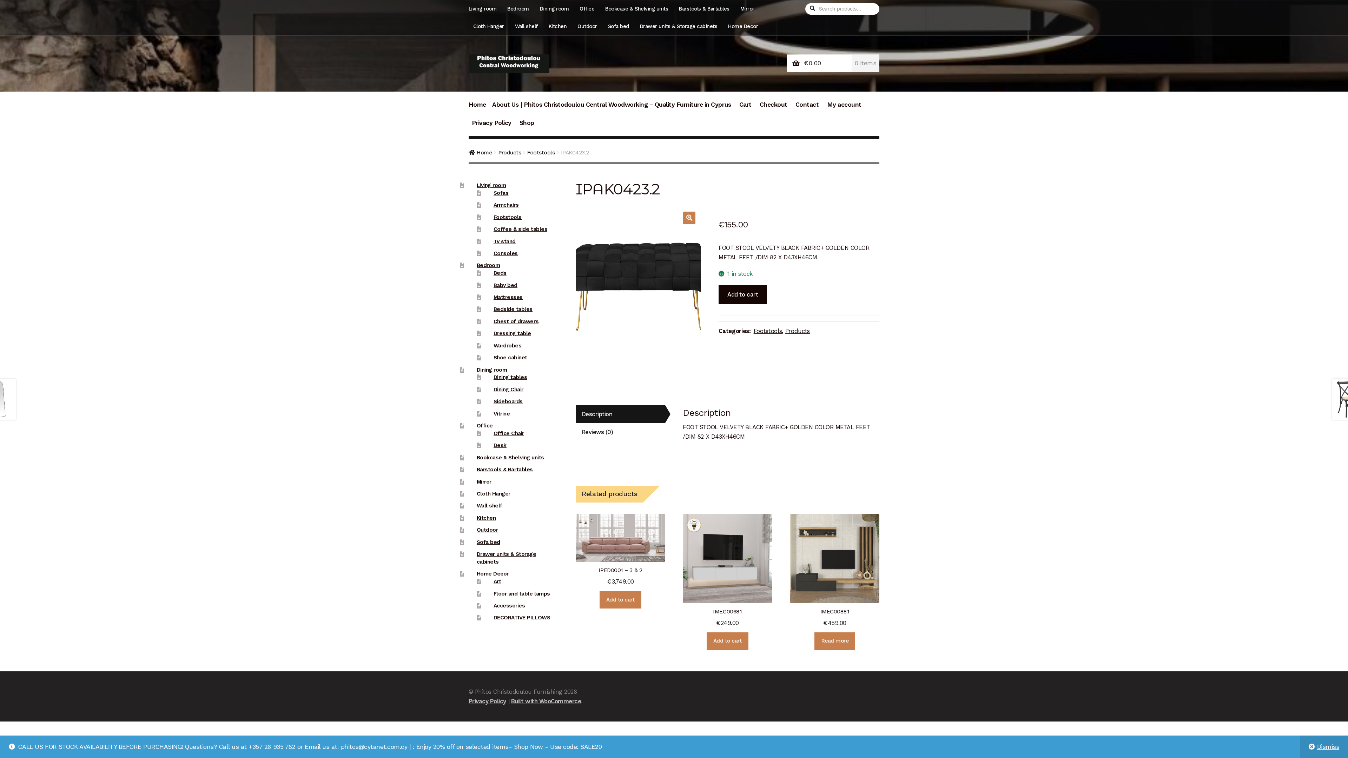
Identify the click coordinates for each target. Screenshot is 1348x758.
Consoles (506, 253)
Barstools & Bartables (704, 9)
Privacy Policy (491, 122)
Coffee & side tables (520, 229)
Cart (745, 104)
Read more (835, 641)
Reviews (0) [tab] (597, 431)
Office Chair (509, 433)
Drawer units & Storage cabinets (679, 26)
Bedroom (518, 9)
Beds (500, 273)
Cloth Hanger (488, 26)
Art (497, 581)
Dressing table (512, 333)
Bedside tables (513, 309)
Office (587, 9)
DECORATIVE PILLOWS (522, 617)
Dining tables (510, 377)
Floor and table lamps (522, 594)
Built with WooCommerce (546, 701)
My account (844, 104)
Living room (483, 9)
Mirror (747, 9)
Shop (527, 122)
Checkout (773, 104)
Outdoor (587, 26)
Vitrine (502, 414)
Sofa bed (618, 26)
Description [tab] (597, 414)
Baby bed (505, 285)
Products (509, 152)
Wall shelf (526, 26)
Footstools (541, 152)
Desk (500, 445)
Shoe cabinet (510, 357)
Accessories (509, 606)
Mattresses (508, 297)
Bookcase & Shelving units (636, 9)
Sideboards (508, 401)
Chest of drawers (516, 321)
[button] (689, 218)
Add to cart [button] (620, 600)
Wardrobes (508, 346)
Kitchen (558, 26)
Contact (807, 104)
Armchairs (506, 205)
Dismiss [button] (1328, 746)
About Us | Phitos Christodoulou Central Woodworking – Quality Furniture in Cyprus (611, 104)
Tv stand (505, 241)
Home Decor (743, 26)
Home (477, 104)
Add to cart (742, 294)
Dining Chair (508, 389)
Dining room (554, 9)
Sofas (501, 193)
